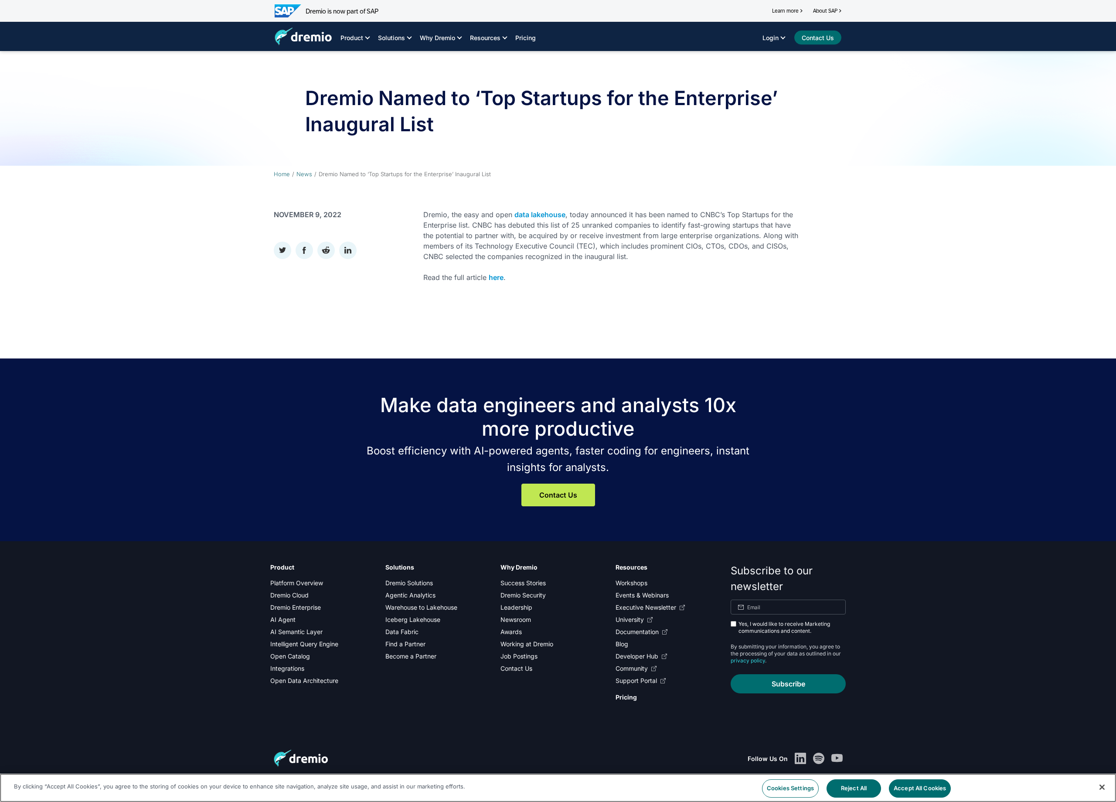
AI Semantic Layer (296, 631)
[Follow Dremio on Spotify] (818, 758)
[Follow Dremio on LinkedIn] (800, 758)
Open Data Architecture (304, 680)
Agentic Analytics (410, 595)
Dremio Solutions (409, 583)
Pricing (525, 37)
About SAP (825, 11)
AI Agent (283, 619)
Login (770, 37)
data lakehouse (539, 214)
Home (282, 174)
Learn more (785, 11)
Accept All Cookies (920, 788)
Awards (511, 631)
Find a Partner (405, 644)
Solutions (391, 37)
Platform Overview (296, 583)
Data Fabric (401, 631)
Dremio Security (523, 595)
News (304, 174)
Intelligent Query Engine (304, 644)
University (630, 619)
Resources (485, 37)
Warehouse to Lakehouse (421, 607)
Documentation (637, 631)
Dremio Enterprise (295, 607)
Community (632, 668)
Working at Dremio (526, 644)
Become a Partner (410, 656)
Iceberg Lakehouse (412, 619)
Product (351, 37)
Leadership (516, 607)
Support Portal (636, 680)
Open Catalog (290, 656)
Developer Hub (637, 656)
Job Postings (519, 656)
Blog (622, 644)
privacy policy (748, 660)
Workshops (631, 583)
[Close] (1102, 787)
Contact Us (558, 495)
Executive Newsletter (646, 607)
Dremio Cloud (289, 595)
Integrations (287, 668)
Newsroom (515, 619)
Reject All (854, 788)
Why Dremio (437, 37)
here (496, 277)
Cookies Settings (790, 788)
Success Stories (523, 583)
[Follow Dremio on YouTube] (837, 758)
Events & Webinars (642, 595)
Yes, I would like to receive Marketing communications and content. (784, 627)
